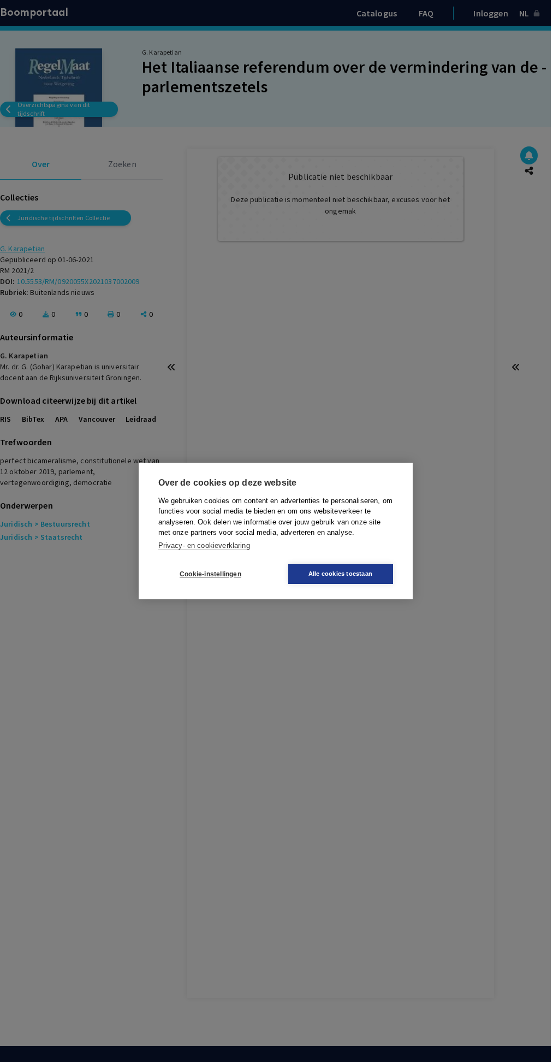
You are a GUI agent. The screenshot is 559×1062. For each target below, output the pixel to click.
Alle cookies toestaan (340, 573)
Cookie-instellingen (210, 574)
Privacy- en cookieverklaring (204, 545)
